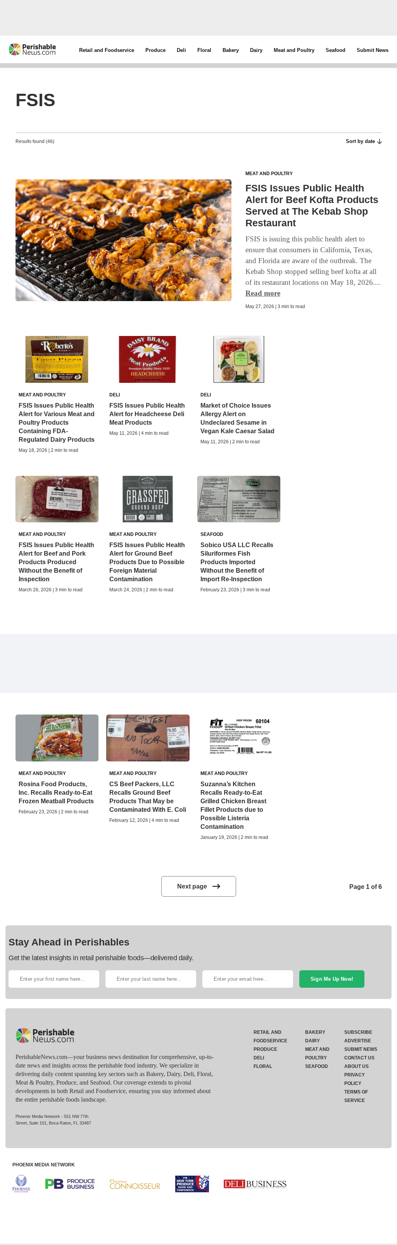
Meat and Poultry (294, 50)
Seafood (335, 50)
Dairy (256, 50)
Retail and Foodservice (106, 50)
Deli (181, 50)
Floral (204, 50)
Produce (155, 50)
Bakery (231, 50)
